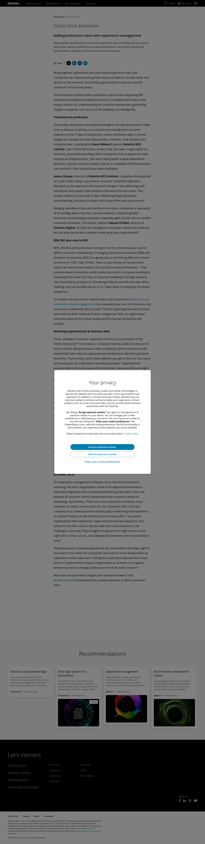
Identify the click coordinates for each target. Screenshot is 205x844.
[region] (102, 422)
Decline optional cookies (102, 454)
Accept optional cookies (102, 447)
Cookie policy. (131, 433)
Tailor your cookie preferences (102, 461)
